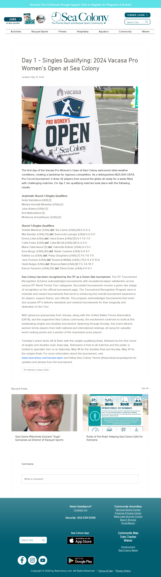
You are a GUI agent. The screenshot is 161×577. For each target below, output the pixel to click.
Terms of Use (105, 570)
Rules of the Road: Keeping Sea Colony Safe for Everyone (114, 438)
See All (145, 388)
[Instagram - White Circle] (32, 560)
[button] (16, 31)
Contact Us (80, 510)
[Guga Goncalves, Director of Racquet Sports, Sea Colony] (44, 412)
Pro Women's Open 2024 (36, 370)
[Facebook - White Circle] (22, 560)
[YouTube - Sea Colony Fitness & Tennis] (42, 560)
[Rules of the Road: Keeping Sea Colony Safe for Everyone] (115, 412)
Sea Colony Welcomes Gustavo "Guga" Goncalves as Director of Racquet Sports (39, 438)
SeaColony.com (63, 570)
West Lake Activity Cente (128, 516)
